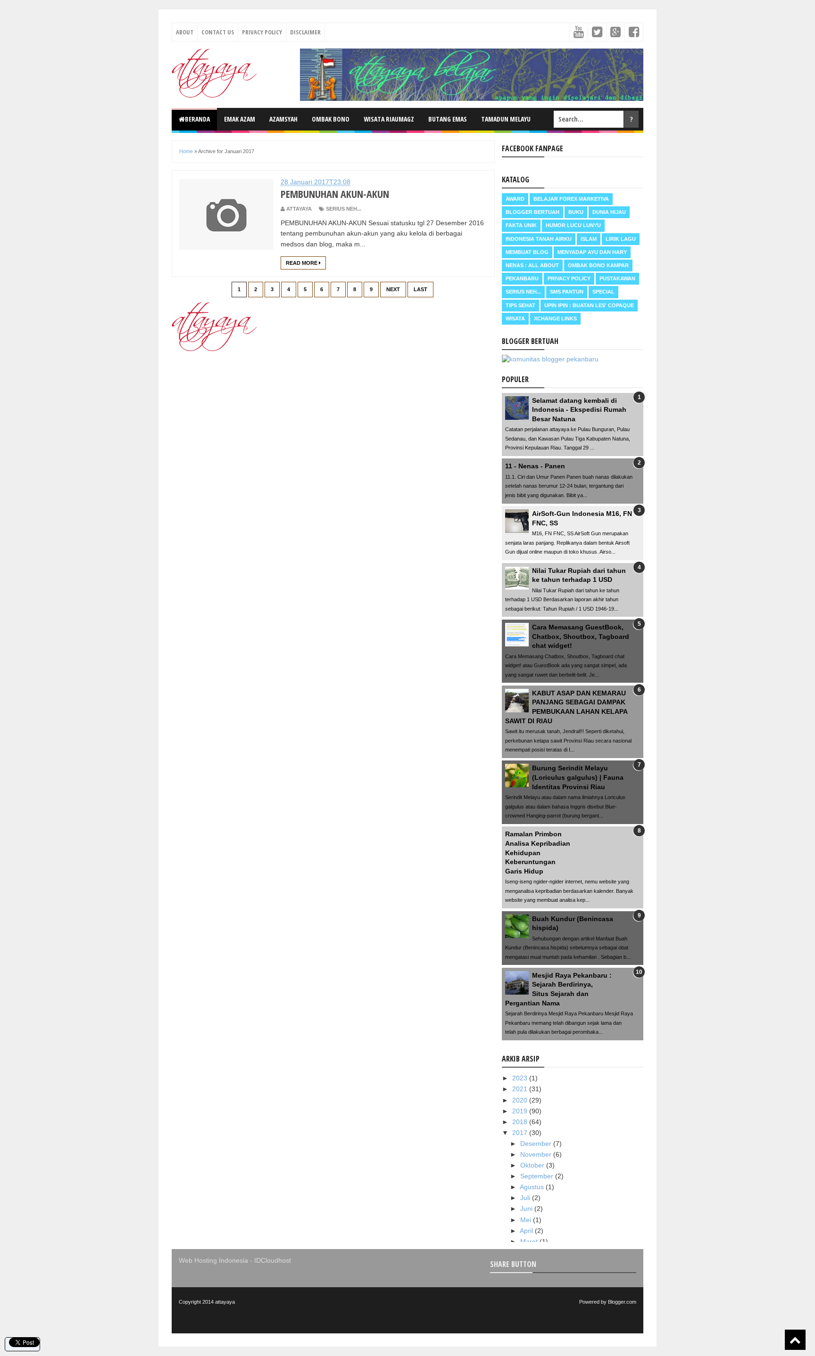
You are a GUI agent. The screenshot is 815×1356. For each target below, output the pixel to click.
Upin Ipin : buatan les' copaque (589, 305)
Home (186, 151)
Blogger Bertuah (532, 212)
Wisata (515, 318)
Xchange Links (555, 318)
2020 (520, 1100)
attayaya (225, 1302)
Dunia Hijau (609, 212)
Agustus (533, 1187)
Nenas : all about (532, 265)
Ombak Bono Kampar (598, 265)
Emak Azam (239, 118)
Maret (530, 1241)
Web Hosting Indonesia (213, 1260)
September (537, 1176)
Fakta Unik (521, 225)
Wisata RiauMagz (389, 118)
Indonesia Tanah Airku (539, 239)
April (527, 1230)
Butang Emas (447, 118)
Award (515, 199)
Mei (526, 1220)
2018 (520, 1122)
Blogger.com (622, 1302)
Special (603, 291)
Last (420, 289)
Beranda (197, 118)
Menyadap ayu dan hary (592, 252)
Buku (575, 212)
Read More (302, 263)
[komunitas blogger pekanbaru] (550, 359)
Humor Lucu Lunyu (573, 225)
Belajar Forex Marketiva (571, 199)
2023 (520, 1078)
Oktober (533, 1165)
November (536, 1154)
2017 (520, 1132)
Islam (589, 239)
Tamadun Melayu (506, 118)
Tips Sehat (520, 305)
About (184, 32)
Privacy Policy (262, 32)
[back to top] (795, 1340)
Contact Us (217, 32)
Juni (527, 1208)
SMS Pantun (566, 291)
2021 (520, 1089)
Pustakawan (617, 278)
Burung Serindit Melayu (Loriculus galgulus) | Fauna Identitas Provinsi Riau (578, 777)
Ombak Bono (330, 118)
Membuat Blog (527, 252)
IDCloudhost (272, 1260)
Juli (526, 1197)
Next (393, 289)
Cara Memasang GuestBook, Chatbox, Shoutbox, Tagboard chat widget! (580, 636)
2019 (520, 1111)
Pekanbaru (522, 278)
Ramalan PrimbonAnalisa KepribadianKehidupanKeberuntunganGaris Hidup (537, 852)
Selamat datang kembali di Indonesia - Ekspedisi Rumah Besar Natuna (579, 410)
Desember (536, 1143)
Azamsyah (283, 118)
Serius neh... (343, 209)
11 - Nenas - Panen (535, 466)
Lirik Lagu (621, 239)
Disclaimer (305, 32)
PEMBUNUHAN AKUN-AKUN (335, 194)
